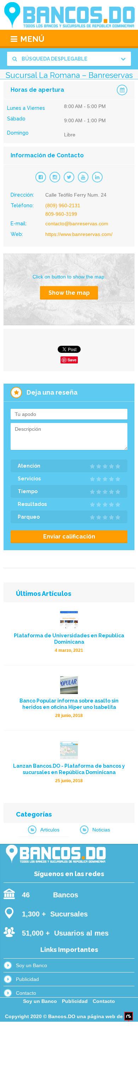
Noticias (101, 830)
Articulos (49, 830)
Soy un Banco (31, 965)
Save (72, 359)
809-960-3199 (61, 214)
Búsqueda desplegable (54, 59)
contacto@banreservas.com (76, 223)
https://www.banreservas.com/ (79, 234)
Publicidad (27, 979)
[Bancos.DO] (69, 15)
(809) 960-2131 (62, 205)
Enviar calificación (69, 536)
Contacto (26, 993)
